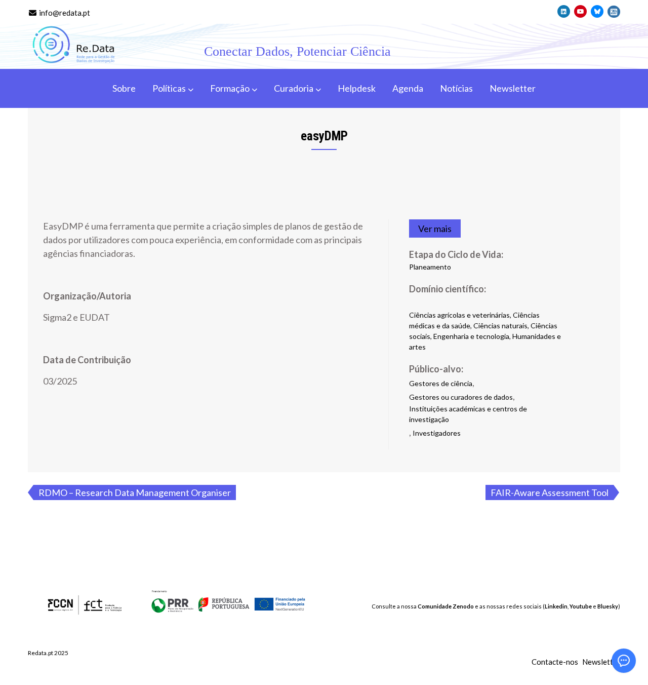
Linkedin (556, 606)
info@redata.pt (63, 12)
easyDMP (324, 136)
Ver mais (435, 228)
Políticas (169, 88)
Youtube (581, 606)
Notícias (456, 88)
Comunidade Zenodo (446, 606)
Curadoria (293, 88)
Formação (230, 88)
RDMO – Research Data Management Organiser (134, 492)
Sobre (124, 88)
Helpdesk (357, 88)
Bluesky (607, 606)
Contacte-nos (555, 661)
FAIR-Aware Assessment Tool (550, 492)
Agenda (407, 88)
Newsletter (513, 88)
